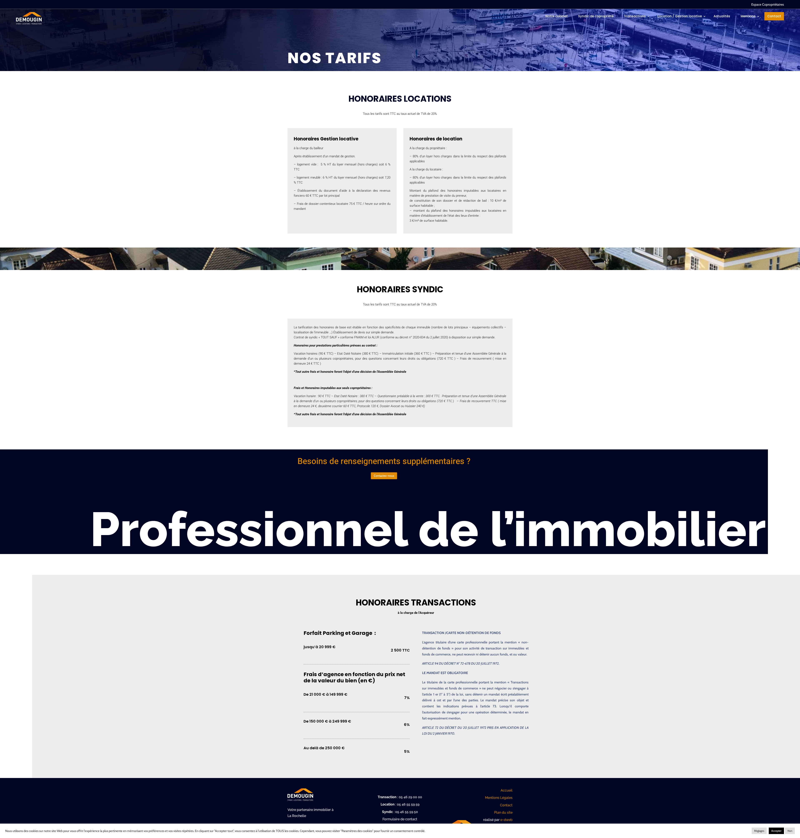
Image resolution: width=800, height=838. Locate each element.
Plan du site (503, 812)
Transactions (635, 16)
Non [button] (790, 830)
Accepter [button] (776, 830)
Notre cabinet (556, 16)
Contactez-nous (384, 476)
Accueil (506, 790)
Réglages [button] (759, 830)
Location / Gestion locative (680, 16)
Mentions (748, 16)
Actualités (722, 16)
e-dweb (506, 820)
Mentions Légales (498, 798)
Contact (774, 16)
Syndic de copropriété (596, 16)
